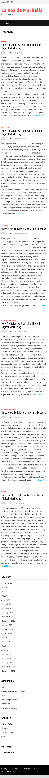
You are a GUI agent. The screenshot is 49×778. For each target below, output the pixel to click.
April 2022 (5, 600)
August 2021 (6, 633)
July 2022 (5, 587)
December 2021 (8, 616)
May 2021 (5, 646)
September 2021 (8, 629)
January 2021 (7, 662)
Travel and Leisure (8, 225)
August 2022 (6, 583)
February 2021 (7, 658)
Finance (4, 41)
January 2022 (7, 612)
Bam (15, 771)
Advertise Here (7, 732)
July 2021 (5, 637)
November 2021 (8, 621)
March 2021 (6, 654)
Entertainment (7, 752)
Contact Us (6, 736)
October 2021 (7, 625)
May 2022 (5, 595)
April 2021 (5, 650)
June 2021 (5, 641)
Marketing (5, 127)
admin (10, 53)
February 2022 (7, 608)
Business (4, 492)
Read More (38, 115)
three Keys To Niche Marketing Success (23, 229)
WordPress (5, 771)
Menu (7, 23)
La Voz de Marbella (22, 10)
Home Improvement (9, 320)
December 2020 (8, 666)
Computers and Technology (13, 691)
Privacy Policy (7, 724)
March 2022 (6, 604)
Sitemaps (5, 728)
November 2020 (8, 671)
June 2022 (5, 591)
